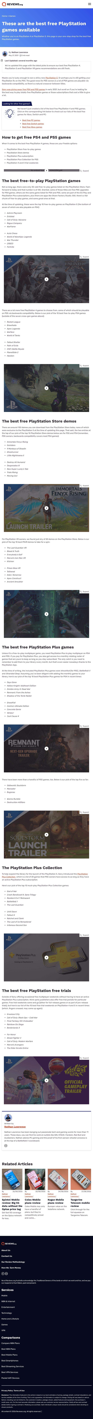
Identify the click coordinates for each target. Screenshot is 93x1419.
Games (12, 16)
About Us (5, 1250)
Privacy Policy (7, 1391)
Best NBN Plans (8, 1349)
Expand (86, 171)
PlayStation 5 (52, 78)
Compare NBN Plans (10, 1343)
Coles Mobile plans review (33, 1201)
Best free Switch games (33, 124)
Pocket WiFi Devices (10, 1378)
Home (4, 16)
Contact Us (6, 1256)
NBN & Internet (8, 1301)
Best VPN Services (9, 1372)
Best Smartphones (9, 1360)
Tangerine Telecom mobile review (80, 1202)
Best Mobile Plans (9, 1355)
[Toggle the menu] (89, 4)
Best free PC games (31, 120)
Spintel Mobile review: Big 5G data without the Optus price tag (12, 1204)
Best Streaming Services (12, 1366)
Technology (6, 1313)
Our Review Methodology (13, 1262)
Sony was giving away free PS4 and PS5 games (23, 89)
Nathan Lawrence (20, 52)
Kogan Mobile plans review (56, 1201)
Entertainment (8, 1307)
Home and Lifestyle (10, 1319)
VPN (3, 1330)
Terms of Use (19, 1391)
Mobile (4, 1295)
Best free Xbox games (32, 127)
